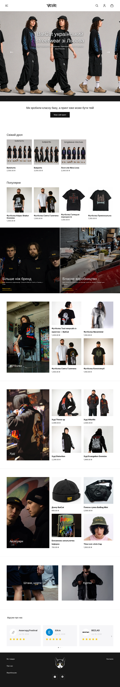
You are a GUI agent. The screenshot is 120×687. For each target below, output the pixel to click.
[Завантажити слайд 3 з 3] (63, 91)
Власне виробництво (90, 260)
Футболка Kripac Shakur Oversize (18, 216)
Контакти (110, 659)
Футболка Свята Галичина (46, 215)
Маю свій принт (60, 115)
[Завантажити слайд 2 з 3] (60, 91)
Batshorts (11, 168)
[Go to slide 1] (58, 647)
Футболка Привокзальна (99, 215)
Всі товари (11, 659)
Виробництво (12, 673)
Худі (12, 453)
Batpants (38, 168)
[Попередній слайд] (11, 52)
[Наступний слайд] (108, 52)
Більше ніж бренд (30, 260)
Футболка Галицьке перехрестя (70, 215)
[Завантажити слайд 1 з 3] (56, 91)
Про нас (10, 666)
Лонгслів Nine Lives (70, 168)
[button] (6, 5)
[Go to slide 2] (60, 647)
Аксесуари (16, 541)
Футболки (16, 365)
